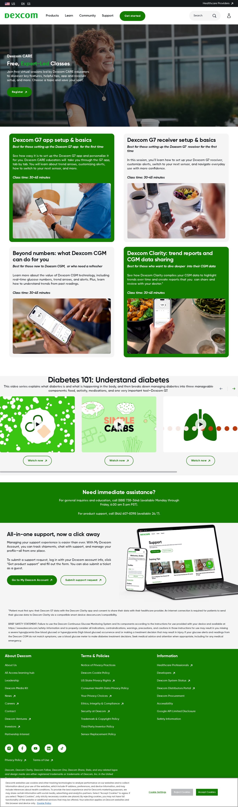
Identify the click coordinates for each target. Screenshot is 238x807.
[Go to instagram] (11, 748)
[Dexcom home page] (21, 16)
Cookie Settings (157, 792)
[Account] (229, 16)
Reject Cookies (182, 792)
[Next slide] (234, 388)
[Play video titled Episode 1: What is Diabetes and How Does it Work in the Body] (37, 424)
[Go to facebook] (24, 748)
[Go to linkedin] (51, 748)
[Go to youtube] (38, 748)
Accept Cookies (207, 792)
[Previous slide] (221, 388)
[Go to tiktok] (64, 748)
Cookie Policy (44, 803)
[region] (119, 792)
